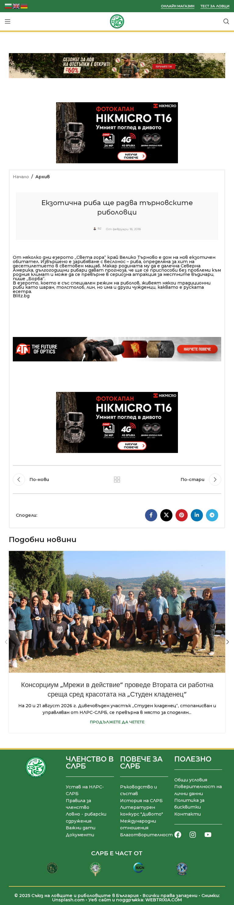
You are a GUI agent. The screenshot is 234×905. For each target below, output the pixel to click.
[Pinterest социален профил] (182, 515)
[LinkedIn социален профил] (197, 515)
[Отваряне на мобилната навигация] (8, 21)
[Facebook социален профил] (151, 515)
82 (99, 228)
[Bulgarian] (8, 5)
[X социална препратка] (166, 515)
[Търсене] (226, 21)
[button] (6, 642)
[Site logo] (117, 21)
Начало (21, 176)
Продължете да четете (117, 722)
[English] (16, 5)
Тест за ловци (214, 6)
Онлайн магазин (177, 6)
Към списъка (117, 479)
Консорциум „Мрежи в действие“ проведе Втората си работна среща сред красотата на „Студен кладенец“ (117, 689)
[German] (24, 5)
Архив (42, 176)
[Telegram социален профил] (212, 515)
